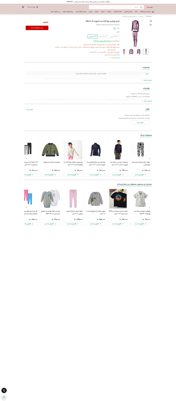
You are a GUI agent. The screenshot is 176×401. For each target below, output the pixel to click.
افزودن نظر (29, 109)
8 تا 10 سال (92, 36)
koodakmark (149, 16)
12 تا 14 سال (114, 36)
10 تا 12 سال (103, 36)
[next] (26, 158)
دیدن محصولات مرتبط (37, 28)
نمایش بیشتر (148, 80)
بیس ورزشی (139, 99)
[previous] (149, 158)
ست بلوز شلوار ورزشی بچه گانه (129, 16)
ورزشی (141, 16)
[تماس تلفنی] (4, 390)
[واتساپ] (4, 397)
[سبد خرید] (23, 7)
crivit (114, 28)
